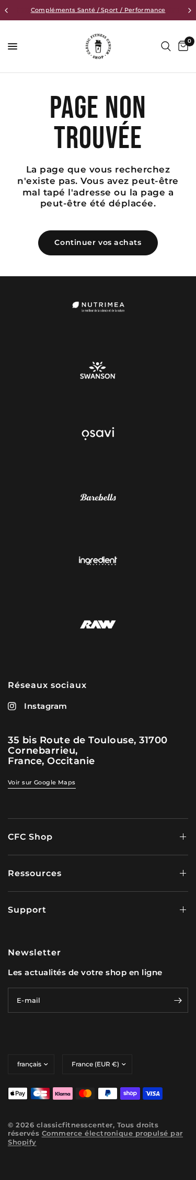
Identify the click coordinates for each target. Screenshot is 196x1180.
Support (27, 910)
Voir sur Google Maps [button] (42, 782)
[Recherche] (166, 46)
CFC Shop (30, 837)
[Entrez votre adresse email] (177, 1000)
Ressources (35, 873)
